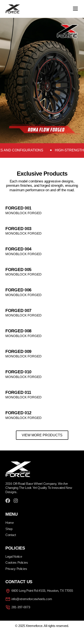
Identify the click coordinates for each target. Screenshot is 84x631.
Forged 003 (18, 228)
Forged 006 (18, 290)
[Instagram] (15, 500)
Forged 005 (18, 269)
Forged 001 (18, 208)
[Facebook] (7, 500)
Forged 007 (18, 310)
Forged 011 (18, 392)
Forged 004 (18, 249)
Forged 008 (18, 330)
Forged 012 (18, 412)
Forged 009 (18, 351)
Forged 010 (18, 371)
